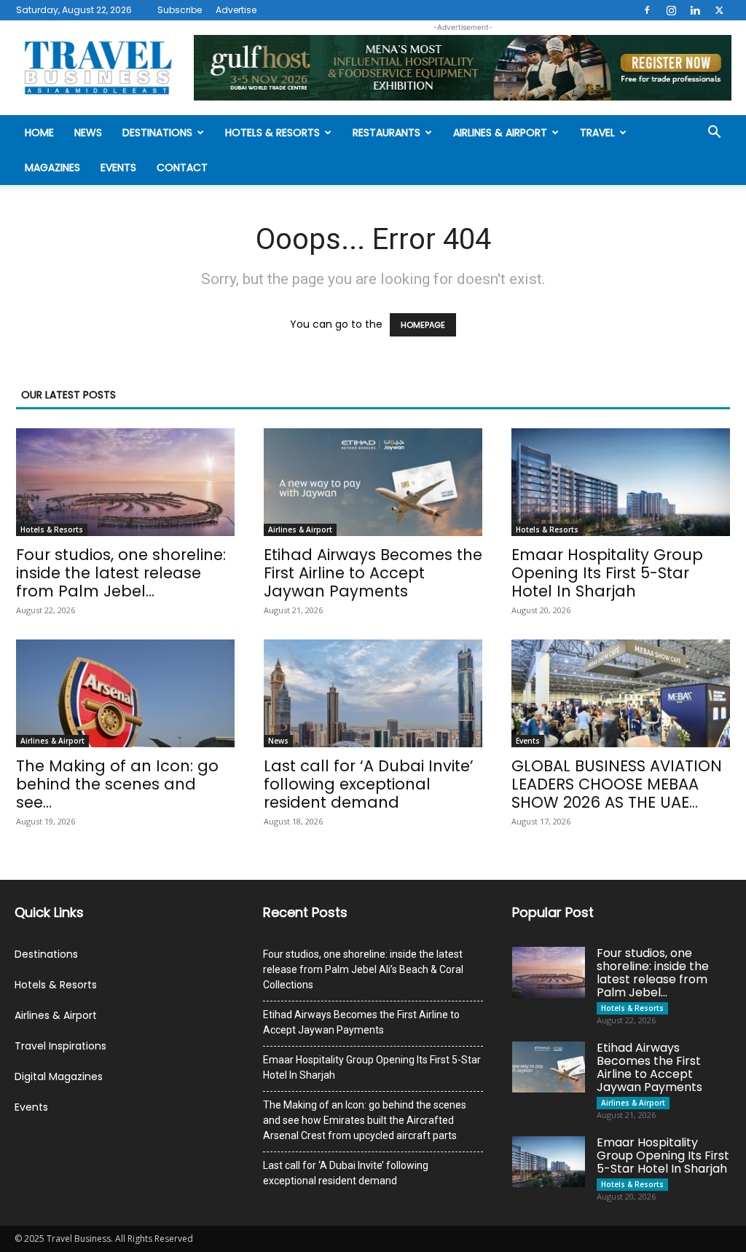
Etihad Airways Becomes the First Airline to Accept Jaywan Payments (373, 573)
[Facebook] (647, 10)
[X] (719, 10)
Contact (182, 167)
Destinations (157, 132)
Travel (597, 132)
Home (39, 132)
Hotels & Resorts (272, 132)
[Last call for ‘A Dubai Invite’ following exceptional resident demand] (373, 693)
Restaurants (386, 132)
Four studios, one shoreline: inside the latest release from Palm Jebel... (121, 573)
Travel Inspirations (60, 1046)
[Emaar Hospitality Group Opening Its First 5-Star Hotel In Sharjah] (620, 482)
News (88, 132)
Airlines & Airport (500, 132)
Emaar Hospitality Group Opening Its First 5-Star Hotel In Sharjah (607, 573)
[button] (713, 134)
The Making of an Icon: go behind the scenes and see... (117, 784)
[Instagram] (671, 10)
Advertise (236, 10)
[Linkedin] (695, 10)
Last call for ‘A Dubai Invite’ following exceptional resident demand (369, 784)
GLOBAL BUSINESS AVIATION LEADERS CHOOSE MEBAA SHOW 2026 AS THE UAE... (616, 784)
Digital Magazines (59, 1076)
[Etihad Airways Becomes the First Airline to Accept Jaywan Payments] (373, 482)
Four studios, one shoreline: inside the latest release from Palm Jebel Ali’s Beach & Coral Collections (363, 969)
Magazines (52, 167)
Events (118, 167)
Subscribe (179, 10)
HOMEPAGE (423, 325)
